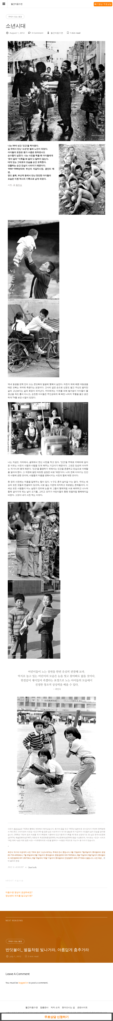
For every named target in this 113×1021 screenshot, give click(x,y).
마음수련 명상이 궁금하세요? (19, 892)
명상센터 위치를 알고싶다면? (19, 895)
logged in (23, 982)
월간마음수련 (16, 4)
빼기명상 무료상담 (103, 4)
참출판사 (44, 1007)
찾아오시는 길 (68, 1007)
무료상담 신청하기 (56, 1017)
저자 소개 (55, 1007)
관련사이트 (82, 1007)
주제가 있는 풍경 (15, 16)
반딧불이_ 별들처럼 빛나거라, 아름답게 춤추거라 (47, 949)
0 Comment (37, 33)
